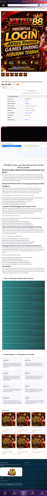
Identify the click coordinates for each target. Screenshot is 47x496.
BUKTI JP (33, 494)
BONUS (5, 494)
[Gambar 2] (7, 74)
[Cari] (9, 5)
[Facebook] (1, 481)
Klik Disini (27, 119)
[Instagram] (4, 481)
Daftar (23, 494)
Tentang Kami (27, 464)
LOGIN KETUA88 (29, 1)
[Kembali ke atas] (44, 489)
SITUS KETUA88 (43, 1)
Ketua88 (38, 176)
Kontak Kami (27, 466)
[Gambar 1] (3, 74)
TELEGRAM (14, 494)
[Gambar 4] (16, 74)
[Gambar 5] (21, 74)
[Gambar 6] (25, 74)
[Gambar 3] (12, 74)
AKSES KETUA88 (36, 1)
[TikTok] (7, 481)
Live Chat (42, 494)
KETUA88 (23, 1)
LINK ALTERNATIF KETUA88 (30, 8)
